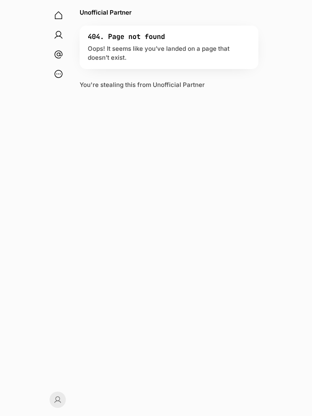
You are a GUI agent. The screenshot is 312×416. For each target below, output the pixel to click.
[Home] (58, 15)
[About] (58, 35)
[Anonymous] (56, 400)
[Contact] (58, 54)
